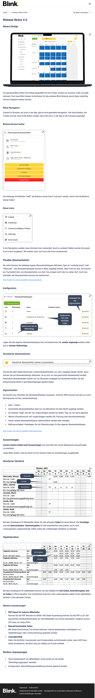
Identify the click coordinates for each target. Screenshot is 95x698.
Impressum (23, 688)
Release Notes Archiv (19, 12)
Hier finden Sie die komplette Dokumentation (22, 280)
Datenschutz (33, 688)
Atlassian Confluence (74, 691)
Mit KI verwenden (82, 13)
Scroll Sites (61, 691)
